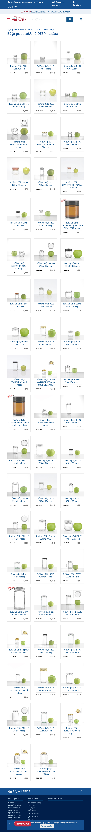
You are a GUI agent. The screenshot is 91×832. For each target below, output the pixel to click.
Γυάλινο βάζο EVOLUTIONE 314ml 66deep (45, 423)
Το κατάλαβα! (46, 826)
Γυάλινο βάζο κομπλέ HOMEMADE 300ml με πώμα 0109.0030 (45, 382)
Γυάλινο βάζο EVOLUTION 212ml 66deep (19, 266)
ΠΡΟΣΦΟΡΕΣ (22, 823)
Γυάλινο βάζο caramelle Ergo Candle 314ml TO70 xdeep (18, 423)
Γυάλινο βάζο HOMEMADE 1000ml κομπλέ (72, 731)
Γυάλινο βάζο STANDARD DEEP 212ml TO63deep (72, 185)
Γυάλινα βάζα (48, 30)
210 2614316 (27, 2)
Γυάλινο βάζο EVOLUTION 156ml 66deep (45, 144)
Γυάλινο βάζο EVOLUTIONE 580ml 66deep (19, 690)
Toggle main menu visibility (8, 18)
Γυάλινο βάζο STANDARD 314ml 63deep (19, 382)
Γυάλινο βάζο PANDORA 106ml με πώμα (19, 144)
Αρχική (10, 30)
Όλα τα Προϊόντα (33, 30)
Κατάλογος (19, 30)
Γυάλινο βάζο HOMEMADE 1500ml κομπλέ (19, 771)
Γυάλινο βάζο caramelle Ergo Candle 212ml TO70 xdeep (72, 225)
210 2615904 (13, 7)
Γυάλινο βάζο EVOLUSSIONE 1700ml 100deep (45, 771)
